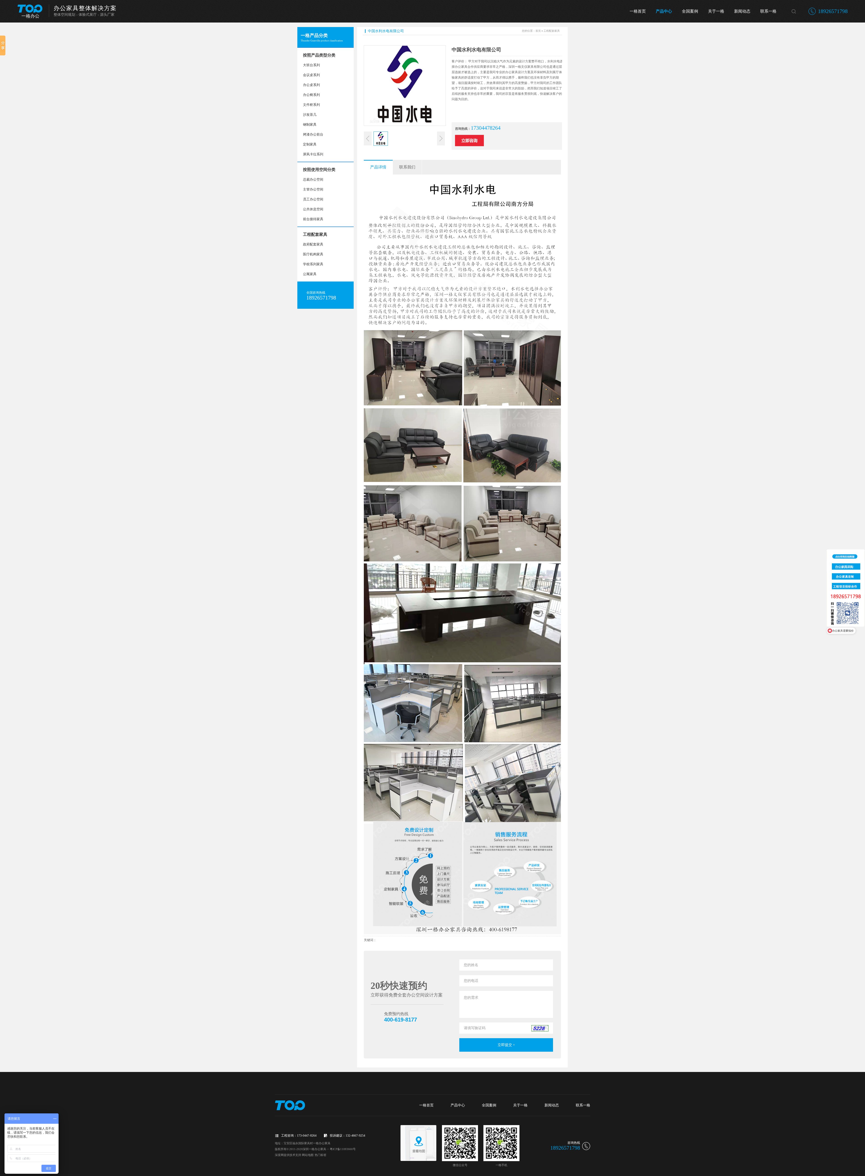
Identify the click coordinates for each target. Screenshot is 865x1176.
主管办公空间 (313, 189)
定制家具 (309, 144)
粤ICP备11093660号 (343, 1149)
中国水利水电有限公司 (386, 31)
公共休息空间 (313, 209)
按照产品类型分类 (319, 55)
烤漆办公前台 (313, 134)
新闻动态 (742, 11)
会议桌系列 (311, 75)
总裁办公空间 (313, 179)
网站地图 (308, 1155)
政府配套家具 (313, 244)
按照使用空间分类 (319, 169)
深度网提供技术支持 (288, 1155)
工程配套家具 (315, 234)
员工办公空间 (313, 199)
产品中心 (664, 11)
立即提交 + (506, 1045)
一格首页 (638, 11)
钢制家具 (309, 124)
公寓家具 (309, 274)
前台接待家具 (313, 219)
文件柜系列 (311, 105)
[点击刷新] (540, 1028)
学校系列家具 (313, 264)
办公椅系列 (311, 95)
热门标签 (320, 1155)
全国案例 (690, 11)
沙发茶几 (309, 114)
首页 (538, 30)
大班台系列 (311, 65)
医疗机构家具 (313, 254)
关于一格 (716, 11)
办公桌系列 (311, 85)
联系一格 (768, 11)
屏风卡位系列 (313, 154)
